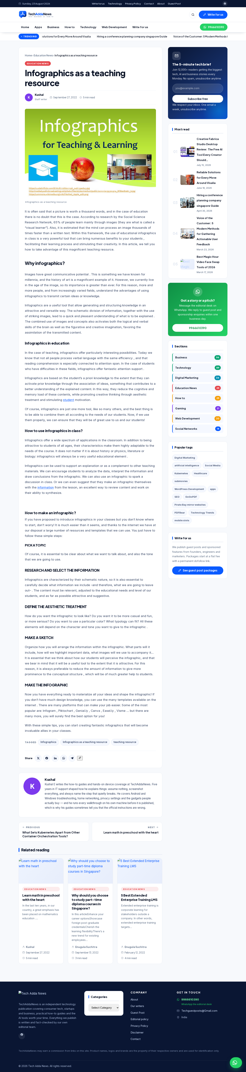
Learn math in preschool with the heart (41, 897)
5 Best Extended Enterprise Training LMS (139, 897)
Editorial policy (139, 1019)
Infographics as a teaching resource (85, 742)
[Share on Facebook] (46, 758)
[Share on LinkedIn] (55, 758)
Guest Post (174, 3)
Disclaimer (137, 1032)
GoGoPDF (191, 496)
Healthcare (200, 473)
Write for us (98, 3)
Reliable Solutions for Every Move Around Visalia (209, 177)
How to (70, 27)
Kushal (39, 94)
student (68, 400)
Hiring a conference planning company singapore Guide (106, 36)
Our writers (137, 1006)
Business (53, 27)
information (45, 487)
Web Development (114, 27)
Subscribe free (198, 98)
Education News (43, 55)
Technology (115, 3)
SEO (177, 496)
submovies (181, 481)
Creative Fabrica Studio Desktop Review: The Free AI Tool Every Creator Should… (209, 149)
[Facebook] (224, 3)
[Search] (193, 14)
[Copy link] (80, 758)
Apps (38, 27)
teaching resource (125, 742)
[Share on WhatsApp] (63, 758)
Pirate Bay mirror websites (190, 504)
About (161, 3)
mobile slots (182, 520)
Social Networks (197, 428)
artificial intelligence (187, 465)
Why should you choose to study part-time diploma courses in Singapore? (90, 901)
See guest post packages (200, 570)
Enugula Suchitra (86, 946)
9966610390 (216, 27)
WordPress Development (189, 489)
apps (213, 489)
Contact (149, 3)
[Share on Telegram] (72, 758)
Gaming (197, 408)
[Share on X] (38, 758)
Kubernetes (181, 473)
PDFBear (180, 512)
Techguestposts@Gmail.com (199, 1010)
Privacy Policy (133, 3)
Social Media (212, 465)
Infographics (48, 742)
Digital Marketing (197, 377)
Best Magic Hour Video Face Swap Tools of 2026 (208, 262)
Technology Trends (202, 512)
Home (25, 27)
